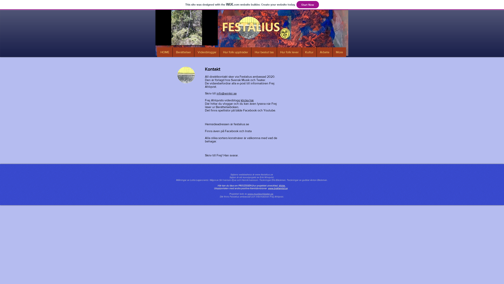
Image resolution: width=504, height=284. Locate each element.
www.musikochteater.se (260, 193)
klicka (282, 185)
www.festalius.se (264, 174)
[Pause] (160, 40)
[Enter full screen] (212, 40)
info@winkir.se (227, 93)
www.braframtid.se (278, 188)
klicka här (247, 100)
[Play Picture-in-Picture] (205, 40)
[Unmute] (167, 40)
